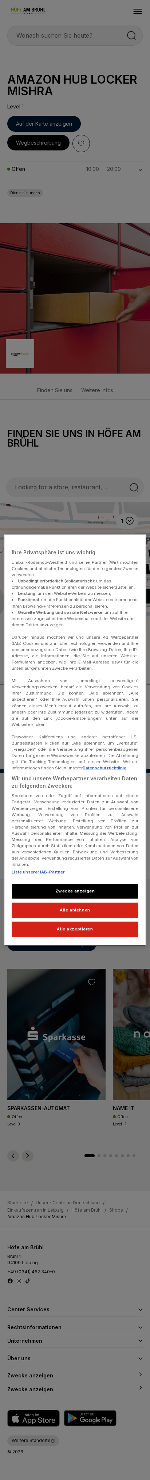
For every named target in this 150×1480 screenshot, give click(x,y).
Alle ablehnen (75, 910)
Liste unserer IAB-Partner (38, 872)
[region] (75, 740)
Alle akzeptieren (75, 929)
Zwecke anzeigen (75, 891)
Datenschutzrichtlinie (104, 767)
